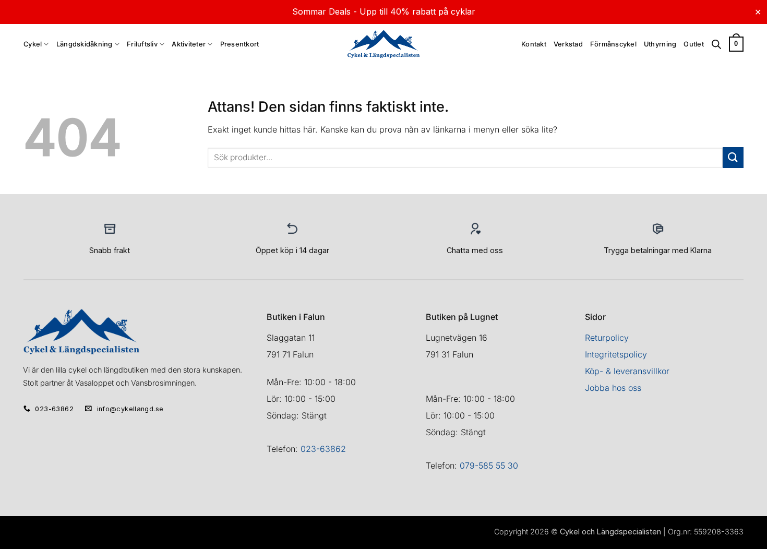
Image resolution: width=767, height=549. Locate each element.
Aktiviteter (189, 44)
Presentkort (239, 44)
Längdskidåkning (84, 44)
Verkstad (568, 44)
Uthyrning (660, 44)
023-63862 (323, 449)
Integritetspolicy (616, 354)
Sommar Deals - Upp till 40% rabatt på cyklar (383, 11)
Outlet (694, 44)
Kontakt (533, 44)
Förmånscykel (613, 44)
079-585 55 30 (489, 465)
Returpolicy (607, 337)
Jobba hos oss (613, 388)
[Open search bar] (716, 44)
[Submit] (733, 157)
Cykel (32, 44)
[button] (736, 44)
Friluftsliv (142, 44)
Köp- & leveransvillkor (627, 371)
